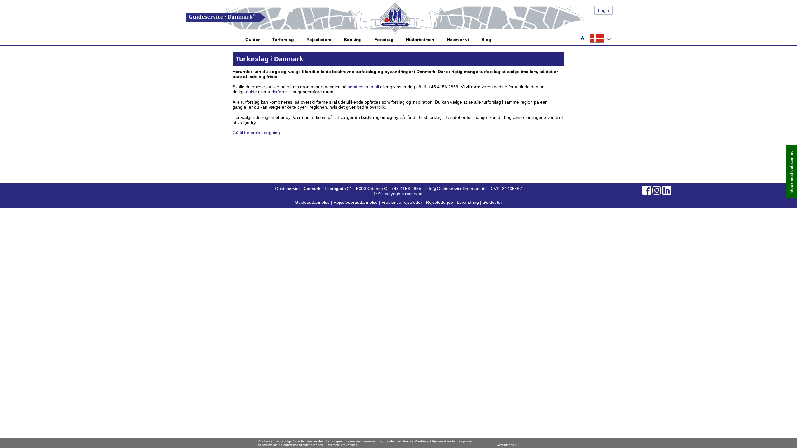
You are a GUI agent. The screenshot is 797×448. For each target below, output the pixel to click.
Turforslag (283, 39)
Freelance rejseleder (401, 202)
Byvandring (468, 202)
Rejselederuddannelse (356, 202)
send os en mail (363, 86)
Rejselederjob (439, 202)
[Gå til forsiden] (405, 18)
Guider (252, 39)
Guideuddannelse (313, 202)
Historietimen (420, 39)
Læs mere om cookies (341, 444)
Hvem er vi (458, 39)
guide (251, 91)
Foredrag (384, 39)
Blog (486, 39)
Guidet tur (492, 202)
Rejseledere (318, 39)
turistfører (277, 91)
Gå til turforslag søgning (256, 132)
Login (603, 10)
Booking (353, 39)
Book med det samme (791, 172)
